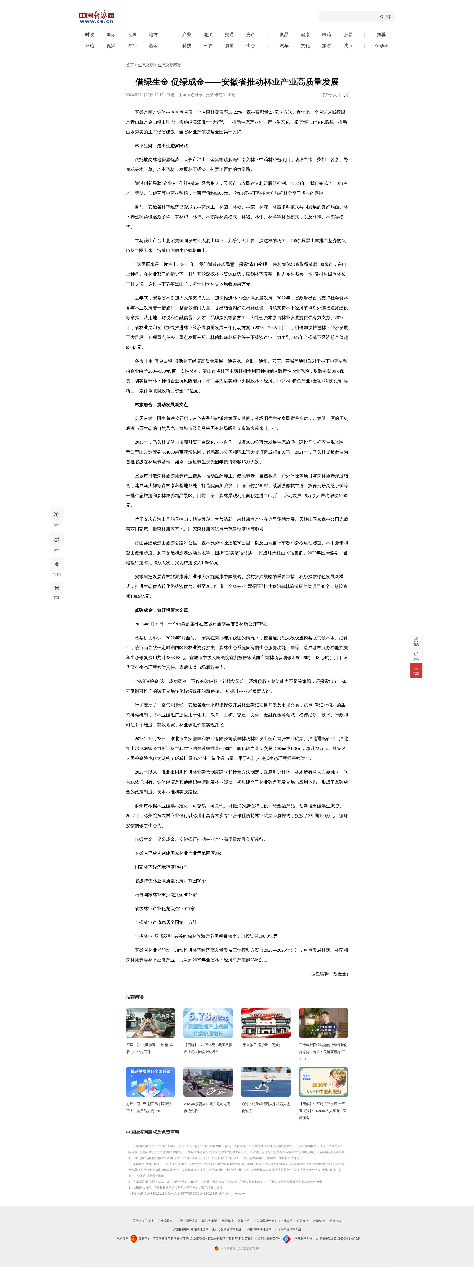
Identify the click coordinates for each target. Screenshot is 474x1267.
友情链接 (319, 1221)
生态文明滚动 (170, 65)
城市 (347, 45)
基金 (153, 45)
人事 (132, 34)
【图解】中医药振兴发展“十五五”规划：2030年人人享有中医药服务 (322, 1111)
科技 (186, 45)
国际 (110, 34)
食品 (284, 34)
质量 (229, 45)
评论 (89, 45)
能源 (208, 34)
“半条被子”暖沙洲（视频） (262, 1045)
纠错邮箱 (335, 1221)
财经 (132, 45)
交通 (229, 34)
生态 (250, 45)
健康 (305, 34)
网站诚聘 (227, 1221)
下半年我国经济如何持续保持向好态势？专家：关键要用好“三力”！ (323, 1052)
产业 (186, 34)
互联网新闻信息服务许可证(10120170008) (180, 1238)
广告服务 (303, 1221)
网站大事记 (209, 1221)
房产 (250, 34)
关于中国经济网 (187, 1221)
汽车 (284, 45)
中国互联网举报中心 (305, 1238)
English (381, 45)
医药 (326, 34)
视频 (110, 45)
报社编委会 (165, 1221)
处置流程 (355, 1238)
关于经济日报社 (143, 1221)
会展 (347, 34)
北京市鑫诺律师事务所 (226, 1229)
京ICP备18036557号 (267, 1238)
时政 (89, 34)
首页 (130, 65)
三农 (208, 45)
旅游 (326, 45)
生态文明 (146, 65)
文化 (305, 45)
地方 (153, 34)
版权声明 (244, 1221)
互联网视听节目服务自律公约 (273, 1221)
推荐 (381, 34)
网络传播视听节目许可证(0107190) (230, 1238)
